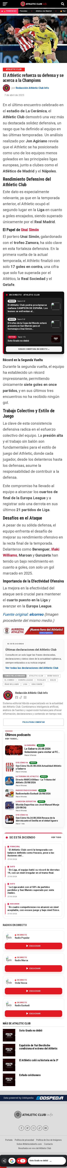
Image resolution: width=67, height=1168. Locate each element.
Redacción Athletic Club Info (32, 87)
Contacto (48, 1144)
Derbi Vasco (53, 676)
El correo (9, 680)
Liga (25, 684)
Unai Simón (30, 229)
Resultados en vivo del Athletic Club (34, 1148)
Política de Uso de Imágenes (49, 1140)
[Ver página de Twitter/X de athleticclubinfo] (27, 1128)
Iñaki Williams (12, 684)
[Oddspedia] (49, 1098)
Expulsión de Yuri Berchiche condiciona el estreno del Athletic (38, 1047)
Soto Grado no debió (30, 1030)
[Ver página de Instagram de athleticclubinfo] (33, 1128)
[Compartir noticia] (4, 1161)
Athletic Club (36, 676)
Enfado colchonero (30, 1075)
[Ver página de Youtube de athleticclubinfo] (45, 1128)
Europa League (25, 680)
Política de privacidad (24, 1140)
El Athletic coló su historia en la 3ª (38, 1060)
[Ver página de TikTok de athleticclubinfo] (39, 1128)
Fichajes (41, 680)
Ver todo (56, 838)
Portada (8, 1140)
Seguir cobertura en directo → (34, 349)
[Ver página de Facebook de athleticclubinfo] (21, 1128)
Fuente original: (23, 614)
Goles (53, 680)
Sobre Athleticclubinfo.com (29, 1144)
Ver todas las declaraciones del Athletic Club (31, 668)
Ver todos (11, 739)
